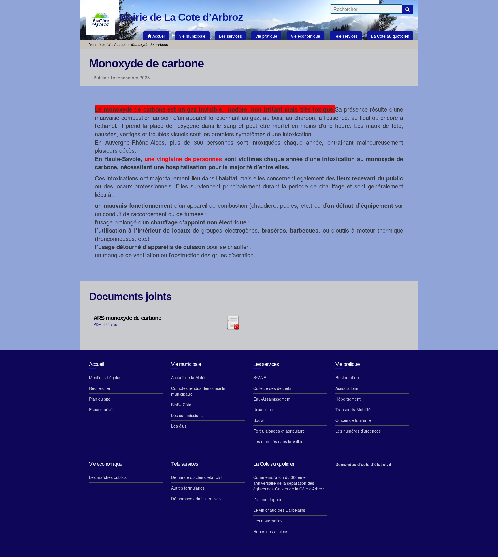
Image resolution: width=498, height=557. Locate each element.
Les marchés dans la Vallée (278, 441)
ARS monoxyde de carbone (127, 318)
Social (258, 420)
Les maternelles (267, 521)
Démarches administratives (196, 498)
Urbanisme (263, 409)
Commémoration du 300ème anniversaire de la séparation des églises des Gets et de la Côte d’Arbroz (288, 483)
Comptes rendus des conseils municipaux (198, 391)
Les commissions (187, 415)
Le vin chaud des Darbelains (279, 510)
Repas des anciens (270, 531)
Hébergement (348, 399)
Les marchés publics (108, 477)
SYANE (259, 377)
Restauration (347, 377)
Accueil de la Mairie (189, 377)
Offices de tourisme (353, 420)
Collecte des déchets (272, 388)
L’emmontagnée (267, 499)
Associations (346, 388)
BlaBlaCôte (181, 404)
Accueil (120, 44)
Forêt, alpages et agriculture (279, 431)
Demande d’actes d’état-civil (196, 477)
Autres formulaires (188, 488)
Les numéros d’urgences (358, 431)
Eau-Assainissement (271, 399)
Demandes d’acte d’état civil (363, 464)
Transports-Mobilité (353, 409)
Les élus (178, 426)
